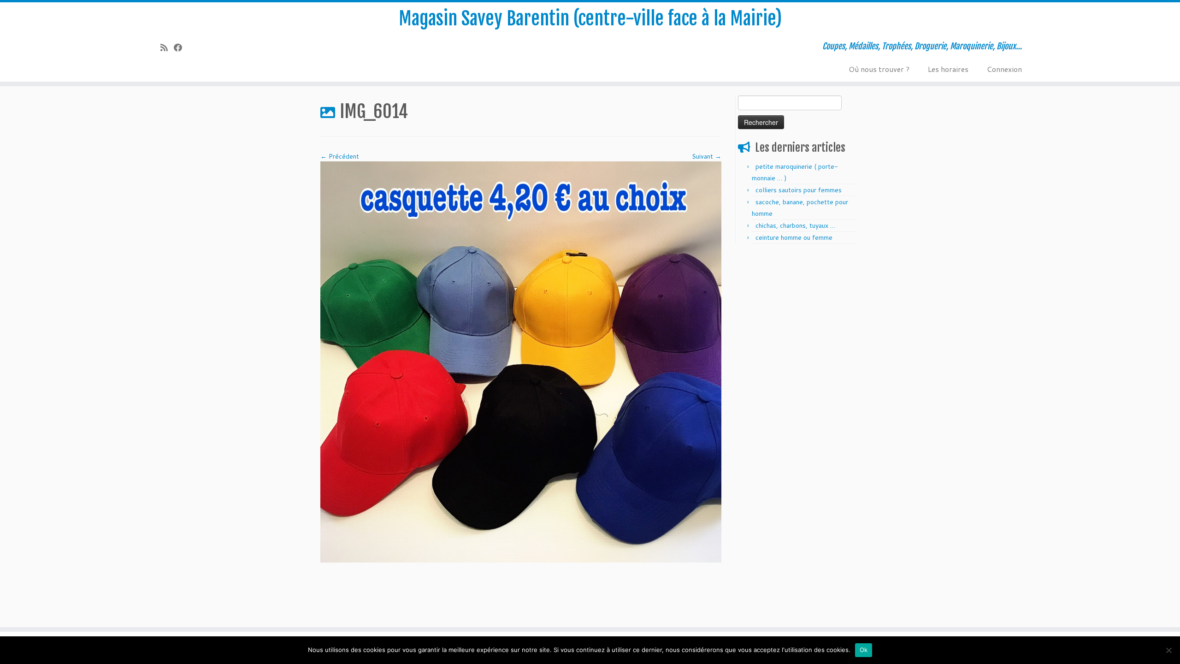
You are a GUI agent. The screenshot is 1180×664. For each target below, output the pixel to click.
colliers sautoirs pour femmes (798, 190)
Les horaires (948, 69)
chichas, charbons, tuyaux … (795, 225)
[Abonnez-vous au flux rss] (167, 47)
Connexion (1004, 69)
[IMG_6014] (520, 361)
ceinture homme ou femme (793, 237)
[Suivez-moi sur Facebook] (181, 47)
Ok (864, 649)
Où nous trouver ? (879, 69)
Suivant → (706, 156)
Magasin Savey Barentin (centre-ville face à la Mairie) (590, 18)
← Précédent (339, 156)
